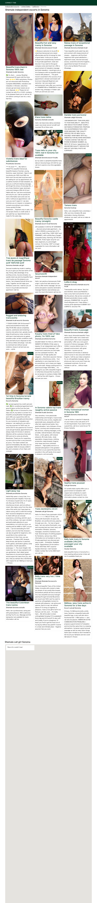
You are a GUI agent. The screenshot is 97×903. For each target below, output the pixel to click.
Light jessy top (13, 491)
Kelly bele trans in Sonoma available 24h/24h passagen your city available (76, 542)
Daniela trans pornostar (75, 115)
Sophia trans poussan (74, 483)
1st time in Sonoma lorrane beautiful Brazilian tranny (18, 397)
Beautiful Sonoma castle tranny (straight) (46, 220)
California (35, 6)
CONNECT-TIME (10, 3)
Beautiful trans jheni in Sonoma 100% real (16, 68)
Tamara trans (70, 205)
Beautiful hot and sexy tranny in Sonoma (45, 44)
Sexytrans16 (41, 274)
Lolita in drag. (70, 282)
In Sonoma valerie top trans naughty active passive (48, 408)
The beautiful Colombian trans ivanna (17, 603)
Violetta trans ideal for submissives (16, 160)
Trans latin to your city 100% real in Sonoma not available (46, 152)
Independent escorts (12, 6)
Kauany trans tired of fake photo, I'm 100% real (47, 335)
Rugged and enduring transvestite (16, 316)
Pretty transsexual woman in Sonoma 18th (76, 410)
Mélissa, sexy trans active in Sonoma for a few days (77, 604)
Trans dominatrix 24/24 (46, 509)
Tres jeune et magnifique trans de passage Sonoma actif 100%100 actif (18, 260)
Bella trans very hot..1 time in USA (47, 577)
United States (25, 6)
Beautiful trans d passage (76, 330)
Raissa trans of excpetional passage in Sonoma (77, 44)
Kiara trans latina (43, 117)
